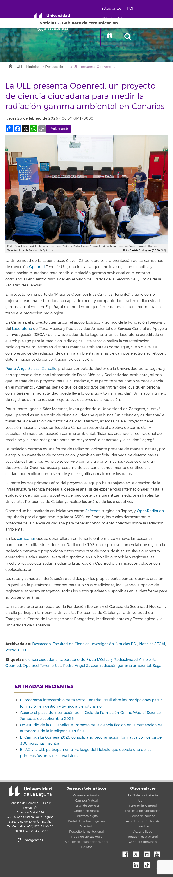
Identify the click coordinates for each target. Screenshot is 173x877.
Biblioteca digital (86, 816)
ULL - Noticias (28, 67)
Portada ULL (16, 650)
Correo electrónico (86, 795)
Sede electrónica (86, 811)
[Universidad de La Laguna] (54, 28)
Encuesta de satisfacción (143, 811)
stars (39, 856)
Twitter (137, 853)
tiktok (148, 864)
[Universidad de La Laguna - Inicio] (53, 17)
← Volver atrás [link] (58, 129)
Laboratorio (22, 328)
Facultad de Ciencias (71, 644)
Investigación (102, 644)
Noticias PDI (126, 644)
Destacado (54, 67)
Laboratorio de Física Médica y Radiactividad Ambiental (108, 659)
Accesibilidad (143, 831)
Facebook (127, 853)
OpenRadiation (150, 511)
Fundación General (143, 806)
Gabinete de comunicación (90, 23)
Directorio (86, 826)
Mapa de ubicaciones (86, 837)
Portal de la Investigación (86, 821)
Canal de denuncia (143, 842)
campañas (26, 538)
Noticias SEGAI (152, 644)
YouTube (159, 853)
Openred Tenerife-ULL (42, 666)
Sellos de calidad (142, 816)
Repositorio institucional (86, 831)
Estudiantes (111, 9)
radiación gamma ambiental (125, 666)
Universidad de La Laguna (30, 791)
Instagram (148, 853)
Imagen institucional (143, 837)
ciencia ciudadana (41, 659)
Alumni (143, 800)
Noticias (47, 23)
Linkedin (137, 864)
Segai (157, 666)
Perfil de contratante (142, 795)
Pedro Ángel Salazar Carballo (30, 368)
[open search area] (128, 37)
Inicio (10, 66)
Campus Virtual (86, 800)
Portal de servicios (86, 806)
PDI (130, 9)
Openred (37, 267)
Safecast (92, 511)
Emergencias (32, 840)
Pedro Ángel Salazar (80, 666)
